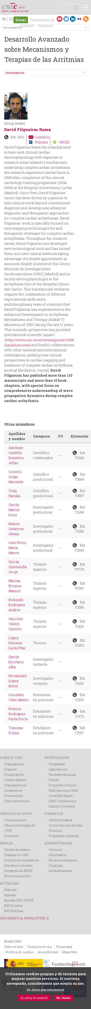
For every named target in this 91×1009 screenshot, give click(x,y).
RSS (86, 19)
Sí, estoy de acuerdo (34, 998)
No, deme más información (45, 989)
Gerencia (55, 850)
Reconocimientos (17, 876)
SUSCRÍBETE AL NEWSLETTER (23, 918)
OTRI (8, 831)
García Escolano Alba (16, 661)
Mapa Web (69, 952)
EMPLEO (6, 843)
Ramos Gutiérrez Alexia (16, 528)
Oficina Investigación (20, 825)
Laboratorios (58, 769)
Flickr (79, 19)
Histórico (55, 831)
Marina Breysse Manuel (14, 585)
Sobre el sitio (13, 947)
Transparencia (42, 20)
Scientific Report (61, 796)
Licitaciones (13, 790)
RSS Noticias (13, 911)
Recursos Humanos (63, 860)
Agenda (9, 895)
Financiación (14, 775)
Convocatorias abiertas (66, 825)
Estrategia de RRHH (18, 871)
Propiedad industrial (64, 836)
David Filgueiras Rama (27, 129)
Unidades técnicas (62, 775)
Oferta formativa (60, 820)
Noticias (10, 890)
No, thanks (63, 997)
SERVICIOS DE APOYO (16, 814)
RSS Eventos (13, 906)
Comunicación (15, 820)
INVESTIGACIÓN (56, 758)
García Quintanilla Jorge (17, 566)
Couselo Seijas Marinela (15, 476)
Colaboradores (15, 780)
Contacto (42, 137)
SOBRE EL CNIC (11, 758)
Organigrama (13, 764)
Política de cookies (20, 952)
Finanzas (56, 865)
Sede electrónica (16, 801)
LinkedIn (73, 19)
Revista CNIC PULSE (19, 900)
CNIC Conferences (62, 801)
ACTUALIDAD (9, 883)
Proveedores (13, 796)
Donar (20, 20)
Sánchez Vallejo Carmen (15, 623)
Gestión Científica (62, 806)
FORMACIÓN (53, 814)
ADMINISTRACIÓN (58, 843)
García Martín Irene (14, 509)
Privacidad (64, 947)
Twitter (66, 19)
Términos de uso (39, 947)
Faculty (54, 780)
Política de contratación (21, 860)
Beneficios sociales (18, 865)
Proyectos (11, 836)
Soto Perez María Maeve (17, 547)
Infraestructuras (60, 871)
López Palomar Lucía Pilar (17, 642)
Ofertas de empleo (17, 850)
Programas (57, 764)
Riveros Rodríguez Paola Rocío (18, 713)
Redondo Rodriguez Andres (16, 604)
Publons (41, 142)
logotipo (22, 5)
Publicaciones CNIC (63, 790)
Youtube (59, 19)
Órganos (10, 769)
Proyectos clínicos (62, 785)
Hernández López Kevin (17, 681)
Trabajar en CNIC (16, 855)
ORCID (64, 142)
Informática (57, 855)
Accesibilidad (48, 952)
